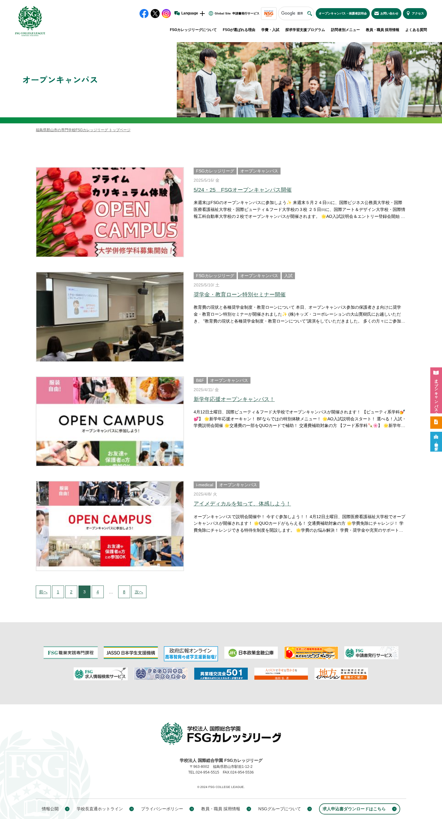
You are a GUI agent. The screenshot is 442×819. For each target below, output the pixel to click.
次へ (140, 591)
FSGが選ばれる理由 (239, 30)
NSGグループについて (279, 808)
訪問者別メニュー (345, 30)
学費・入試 (270, 30)
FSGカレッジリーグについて (193, 30)
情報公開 (50, 808)
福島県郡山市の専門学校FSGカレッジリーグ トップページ (83, 130)
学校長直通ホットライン (100, 808)
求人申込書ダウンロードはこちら (354, 808)
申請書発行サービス (245, 13)
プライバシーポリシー (162, 808)
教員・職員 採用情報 (382, 30)
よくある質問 (416, 30)
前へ (45, 591)
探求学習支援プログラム (305, 30)
